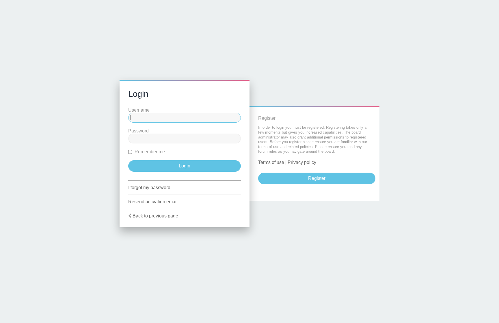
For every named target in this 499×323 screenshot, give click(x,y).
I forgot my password (149, 187)
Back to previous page (155, 215)
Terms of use (271, 162)
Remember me (149, 151)
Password (138, 130)
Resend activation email (153, 201)
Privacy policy (302, 162)
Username (139, 110)
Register (316, 178)
